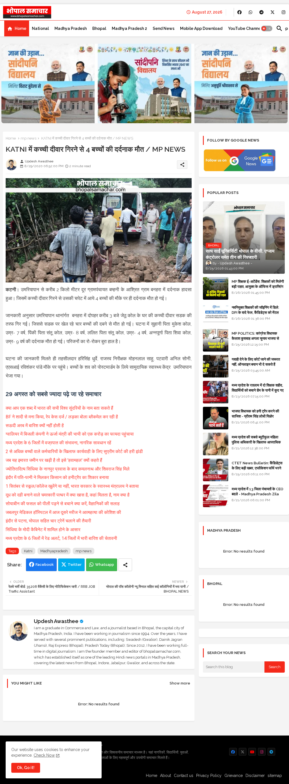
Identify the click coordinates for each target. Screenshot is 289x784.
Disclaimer (255, 775)
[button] (266, 28)
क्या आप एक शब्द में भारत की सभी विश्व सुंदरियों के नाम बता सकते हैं (59, 408)
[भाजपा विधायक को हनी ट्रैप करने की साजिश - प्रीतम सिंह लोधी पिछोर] (215, 418)
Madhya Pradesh (70, 28)
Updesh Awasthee (56, 621)
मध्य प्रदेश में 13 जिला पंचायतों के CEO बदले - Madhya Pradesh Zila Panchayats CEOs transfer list (257, 497)
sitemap (275, 775)
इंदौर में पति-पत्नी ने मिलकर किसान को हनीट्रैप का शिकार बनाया (57, 477)
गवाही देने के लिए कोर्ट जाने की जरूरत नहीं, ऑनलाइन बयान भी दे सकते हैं (256, 361)
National (40, 28)
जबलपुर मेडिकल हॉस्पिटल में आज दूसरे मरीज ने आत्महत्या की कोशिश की (63, 512)
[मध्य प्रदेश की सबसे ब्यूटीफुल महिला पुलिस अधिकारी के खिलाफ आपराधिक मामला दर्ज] (215, 444)
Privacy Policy (209, 775)
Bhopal (99, 28)
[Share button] (125, 564)
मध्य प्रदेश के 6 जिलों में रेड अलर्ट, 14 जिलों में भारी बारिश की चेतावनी (61, 538)
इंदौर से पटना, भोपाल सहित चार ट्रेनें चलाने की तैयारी (48, 521)
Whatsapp (104, 564)
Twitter (75, 564)
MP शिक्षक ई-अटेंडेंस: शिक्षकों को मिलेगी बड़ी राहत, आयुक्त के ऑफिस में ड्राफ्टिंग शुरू (258, 286)
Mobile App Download (201, 28)
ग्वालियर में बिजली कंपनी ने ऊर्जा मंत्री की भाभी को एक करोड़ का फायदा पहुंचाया (70, 434)
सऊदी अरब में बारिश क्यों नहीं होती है (35, 425)
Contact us (183, 775)
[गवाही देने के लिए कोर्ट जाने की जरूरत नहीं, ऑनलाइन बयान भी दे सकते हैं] (215, 366)
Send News (163, 28)
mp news (28, 138)
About (165, 775)
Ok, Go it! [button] (25, 767)
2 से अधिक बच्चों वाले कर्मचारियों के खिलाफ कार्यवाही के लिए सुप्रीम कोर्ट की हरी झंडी (74, 451)
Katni (28, 551)
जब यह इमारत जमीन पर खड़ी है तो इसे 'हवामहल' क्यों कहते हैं (54, 460)
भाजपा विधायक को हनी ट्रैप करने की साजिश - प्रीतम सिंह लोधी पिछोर (255, 413)
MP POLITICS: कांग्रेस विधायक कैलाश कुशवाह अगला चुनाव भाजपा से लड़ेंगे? (255, 338)
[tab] (16, 28)
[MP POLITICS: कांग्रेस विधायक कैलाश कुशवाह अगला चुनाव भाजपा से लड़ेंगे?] (215, 340)
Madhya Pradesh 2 (129, 28)
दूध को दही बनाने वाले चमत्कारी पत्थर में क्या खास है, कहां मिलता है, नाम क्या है (68, 495)
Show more (180, 683)
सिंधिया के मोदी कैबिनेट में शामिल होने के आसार (43, 529)
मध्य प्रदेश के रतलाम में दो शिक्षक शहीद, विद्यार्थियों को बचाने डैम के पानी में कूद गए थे (258, 390)
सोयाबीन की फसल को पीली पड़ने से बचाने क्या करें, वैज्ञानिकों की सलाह (63, 503)
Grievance (233, 775)
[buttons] (239, 12)
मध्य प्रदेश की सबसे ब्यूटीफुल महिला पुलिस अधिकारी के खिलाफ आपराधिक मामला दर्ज (256, 442)
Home (20, 28)
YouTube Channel (245, 28)
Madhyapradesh (54, 551)
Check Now (44, 755)
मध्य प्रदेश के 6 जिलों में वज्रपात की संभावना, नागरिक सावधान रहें (58, 442)
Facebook (45, 564)
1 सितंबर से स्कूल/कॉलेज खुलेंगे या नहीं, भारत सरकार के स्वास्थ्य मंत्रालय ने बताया (72, 486)
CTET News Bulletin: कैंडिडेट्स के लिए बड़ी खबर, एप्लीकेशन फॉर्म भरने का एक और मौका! (257, 468)
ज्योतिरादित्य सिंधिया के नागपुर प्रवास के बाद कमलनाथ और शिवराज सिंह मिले (68, 469)
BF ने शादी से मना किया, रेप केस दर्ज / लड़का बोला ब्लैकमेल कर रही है (62, 416)
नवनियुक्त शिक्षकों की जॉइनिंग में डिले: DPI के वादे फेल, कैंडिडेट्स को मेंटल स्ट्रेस (255, 312)
